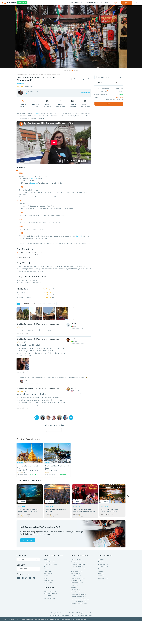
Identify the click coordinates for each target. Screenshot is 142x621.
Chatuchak (34, 183)
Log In (115, 3)
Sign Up (126, 3)
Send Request (27, 540)
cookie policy (81, 619)
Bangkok (36, 113)
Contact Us (22, 3)
